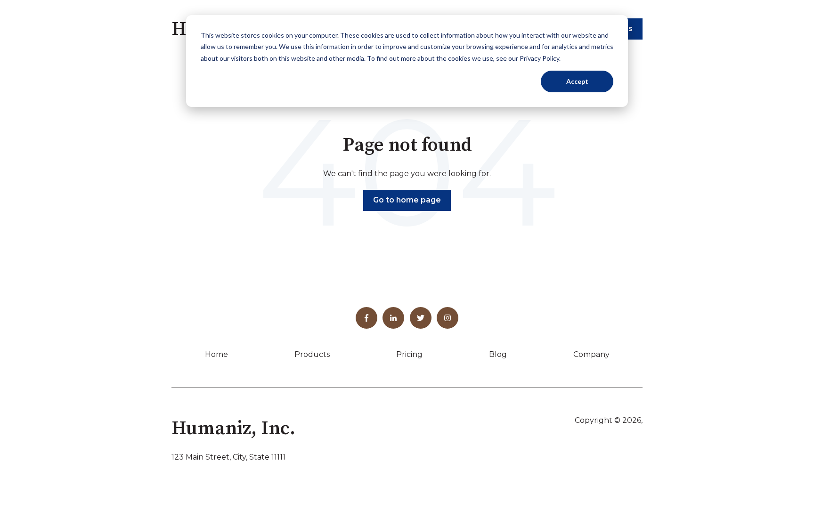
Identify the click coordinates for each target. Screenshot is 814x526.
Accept (577, 81)
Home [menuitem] (216, 354)
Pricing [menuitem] (409, 354)
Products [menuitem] (312, 354)
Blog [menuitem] (498, 354)
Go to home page (407, 199)
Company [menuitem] (591, 354)
